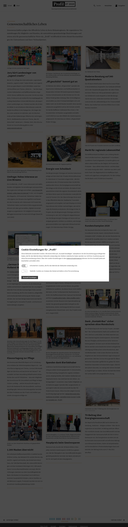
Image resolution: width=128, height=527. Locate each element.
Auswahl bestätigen (29, 277)
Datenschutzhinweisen (74, 258)
